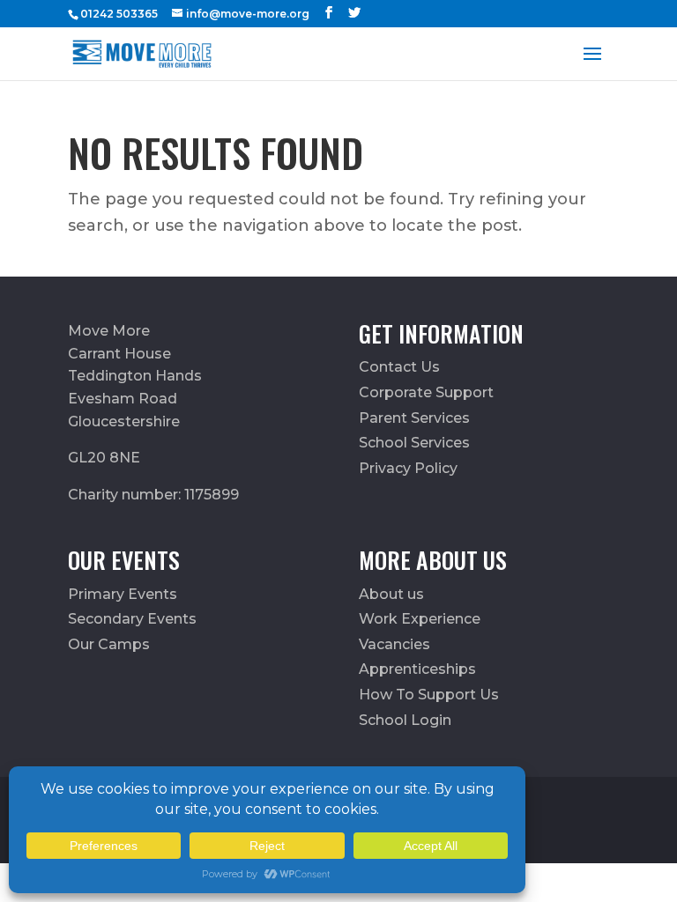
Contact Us (399, 367)
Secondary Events (132, 618)
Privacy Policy (408, 468)
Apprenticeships (417, 669)
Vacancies (394, 644)
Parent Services (414, 418)
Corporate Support (426, 392)
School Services (414, 442)
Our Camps (109, 644)
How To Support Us (429, 694)
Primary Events (122, 594)
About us (391, 594)
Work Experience (419, 618)
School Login (405, 720)
